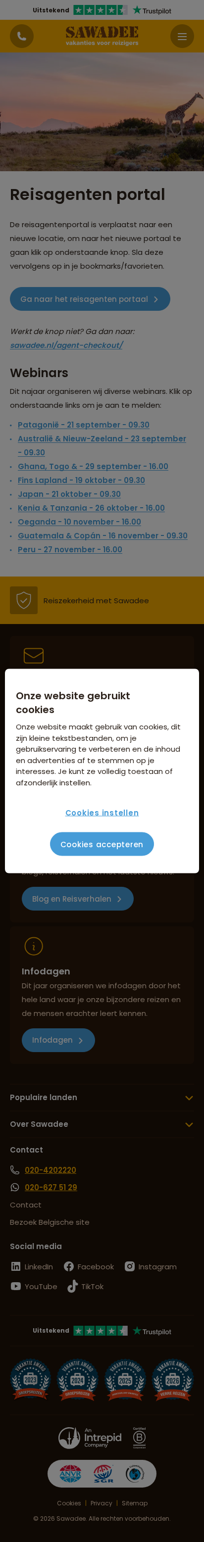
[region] (102, 771)
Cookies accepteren (102, 844)
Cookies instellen (102, 812)
